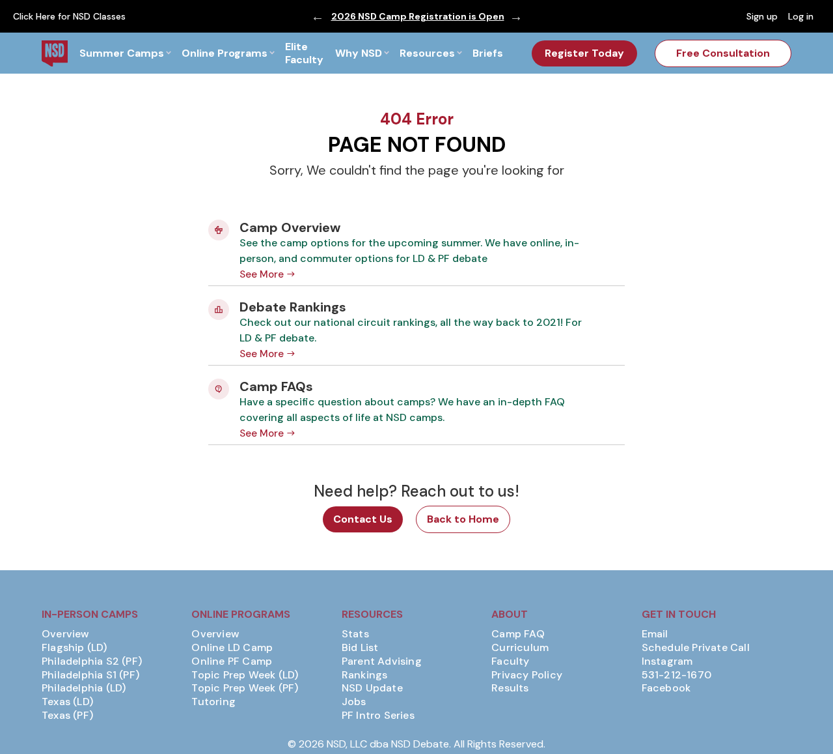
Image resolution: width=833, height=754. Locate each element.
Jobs (354, 701)
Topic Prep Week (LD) (244, 675)
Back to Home (463, 519)
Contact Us (362, 519)
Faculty (510, 661)
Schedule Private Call (696, 647)
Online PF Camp (231, 661)
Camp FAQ (518, 634)
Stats (355, 634)
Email (655, 634)
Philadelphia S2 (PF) (92, 661)
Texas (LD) (67, 701)
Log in (800, 16)
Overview (66, 634)
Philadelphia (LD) (84, 688)
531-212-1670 (676, 675)
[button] (125, 53)
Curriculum (520, 647)
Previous (317, 16)
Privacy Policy (526, 675)
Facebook (666, 688)
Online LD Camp (232, 647)
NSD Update (372, 688)
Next (516, 16)
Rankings (365, 675)
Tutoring (213, 701)
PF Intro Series (378, 715)
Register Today (584, 53)
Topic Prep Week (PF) (244, 688)
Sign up (762, 16)
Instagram (667, 661)
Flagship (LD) (74, 647)
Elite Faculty (304, 53)
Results (509, 688)
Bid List (360, 647)
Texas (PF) (67, 715)
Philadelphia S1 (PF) (90, 675)
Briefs (487, 53)
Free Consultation (723, 53)
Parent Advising (382, 661)
